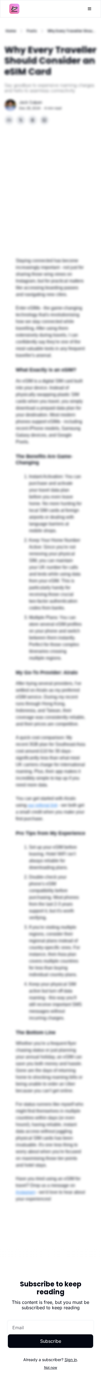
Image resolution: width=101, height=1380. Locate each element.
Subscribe (50, 1341)
